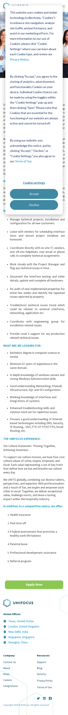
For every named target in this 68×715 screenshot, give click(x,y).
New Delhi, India (18, 632)
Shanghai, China (18, 642)
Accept (34, 194)
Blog (39, 668)
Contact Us (9, 662)
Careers (7, 680)
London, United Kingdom (23, 626)
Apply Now (34, 584)
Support (41, 662)
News (6, 674)
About (6, 668)
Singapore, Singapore (21, 637)
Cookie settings (34, 183)
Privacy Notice (19, 59)
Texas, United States (21, 621)
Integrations (10, 686)
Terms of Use (23, 161)
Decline (34, 205)
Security (41, 674)
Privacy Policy (44, 680)
